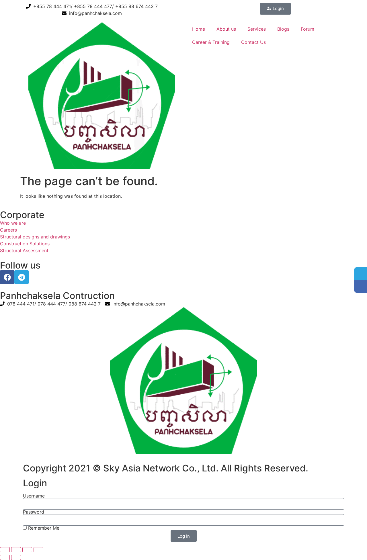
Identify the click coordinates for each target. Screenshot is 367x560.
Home (198, 29)
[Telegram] (21, 277)
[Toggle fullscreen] (16, 549)
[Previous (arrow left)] (5, 557)
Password (33, 512)
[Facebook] (7, 277)
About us (226, 29)
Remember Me (43, 528)
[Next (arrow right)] (16, 557)
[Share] (27, 549)
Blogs (283, 29)
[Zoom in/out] (5, 549)
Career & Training (211, 42)
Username (34, 496)
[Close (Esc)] (38, 549)
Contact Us (253, 42)
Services (256, 29)
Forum (307, 29)
